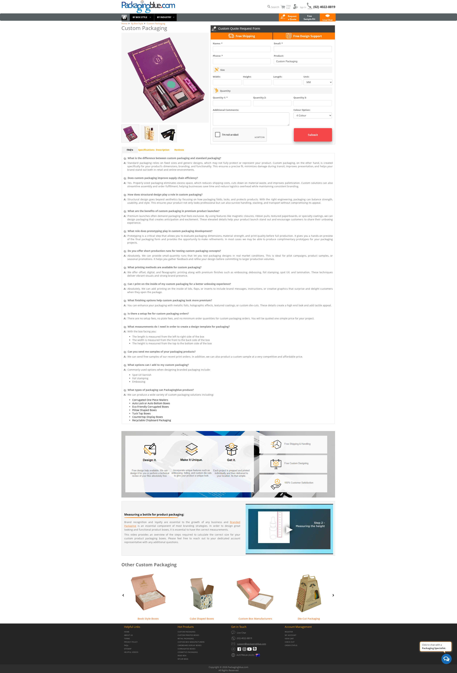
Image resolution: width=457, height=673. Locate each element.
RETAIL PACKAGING (186, 638)
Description (162, 149)
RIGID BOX (182, 655)
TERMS (127, 638)
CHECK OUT (290, 642)
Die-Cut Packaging (309, 618)
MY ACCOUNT (290, 635)
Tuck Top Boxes (141, 413)
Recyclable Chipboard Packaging (151, 420)
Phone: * (218, 55)
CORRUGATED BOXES (186, 649)
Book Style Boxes (148, 618)
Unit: (306, 76)
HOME (126, 632)
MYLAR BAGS (183, 659)
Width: (217, 76)
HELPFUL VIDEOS (131, 652)
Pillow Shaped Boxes (144, 410)
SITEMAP (127, 649)
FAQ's (130, 149)
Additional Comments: (226, 110)
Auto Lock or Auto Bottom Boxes (151, 403)
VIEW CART (289, 638)
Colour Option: (301, 110)
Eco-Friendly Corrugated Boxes (150, 406)
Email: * (278, 43)
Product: (279, 55)
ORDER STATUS (291, 645)
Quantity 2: (259, 97)
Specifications (146, 149)
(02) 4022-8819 (324, 7)
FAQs (126, 645)
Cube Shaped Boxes (202, 618)
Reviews (179, 149)
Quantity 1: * (220, 97)
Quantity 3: (300, 97)
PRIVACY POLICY (131, 642)
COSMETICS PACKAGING (188, 652)
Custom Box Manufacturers (255, 618)
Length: (277, 76)
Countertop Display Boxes (147, 417)
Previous (123, 595)
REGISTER (289, 632)
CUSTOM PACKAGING (186, 632)
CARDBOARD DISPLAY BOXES (189, 645)
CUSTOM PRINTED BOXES (188, 635)
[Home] (124, 19)
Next (333, 595)
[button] (328, 18)
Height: (247, 76)
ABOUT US (128, 635)
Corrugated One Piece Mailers (150, 400)
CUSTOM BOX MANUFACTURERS (191, 642)
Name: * (217, 43)
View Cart (288, 6)
